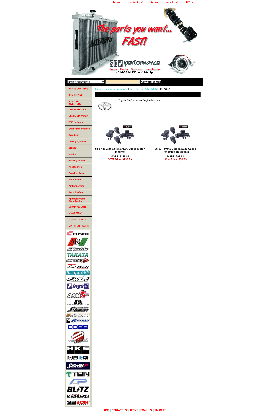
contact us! (136, 2)
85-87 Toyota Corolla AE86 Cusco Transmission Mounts (175, 150)
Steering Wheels (77, 160)
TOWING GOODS (77, 219)
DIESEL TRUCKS (77, 109)
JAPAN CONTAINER (79, 88)
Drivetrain (74, 135)
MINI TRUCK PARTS (79, 226)
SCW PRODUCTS (78, 207)
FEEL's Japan (76, 122)
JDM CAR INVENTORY (75, 102)
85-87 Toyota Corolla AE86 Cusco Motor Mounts (120, 150)
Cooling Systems (77, 141)
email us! (172, 2)
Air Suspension (76, 186)
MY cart (190, 2)
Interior (72, 154)
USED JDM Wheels (78, 116)
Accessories (75, 167)
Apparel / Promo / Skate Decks (77, 200)
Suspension (75, 179)
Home (97, 88)
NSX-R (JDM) (75, 213)
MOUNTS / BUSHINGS (143, 88)
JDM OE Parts (76, 95)
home (116, 2)
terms (154, 2)
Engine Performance (115, 88)
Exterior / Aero (76, 173)
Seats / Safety (76, 192)
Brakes (72, 148)
